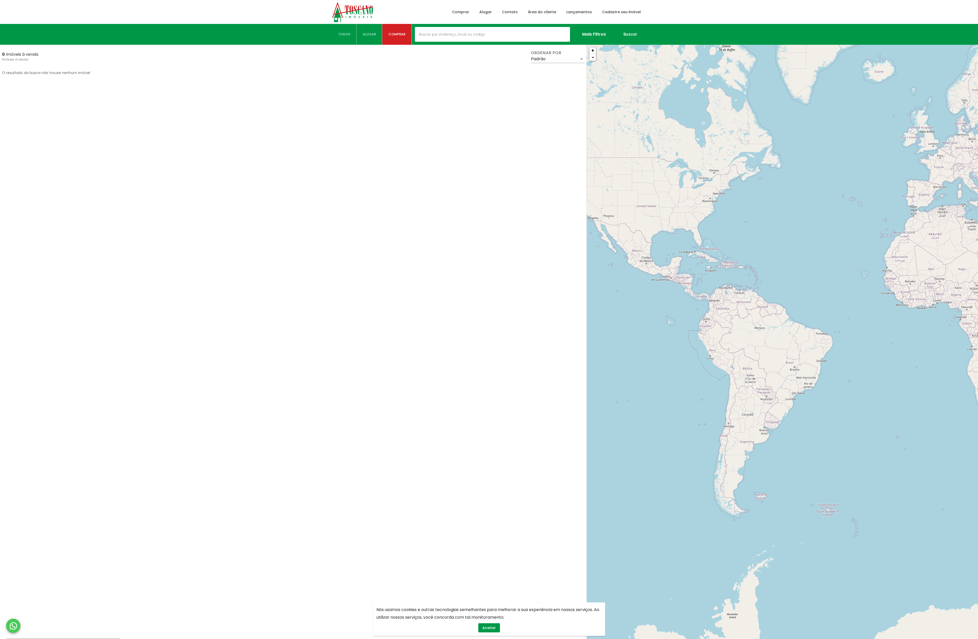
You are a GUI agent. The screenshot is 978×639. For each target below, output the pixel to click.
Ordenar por (546, 53)
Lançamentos (579, 11)
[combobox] (492, 34)
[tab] (344, 34)
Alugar (485, 11)
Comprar (460, 11)
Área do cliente (542, 11)
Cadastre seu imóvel (621, 11)
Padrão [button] (538, 59)
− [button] (593, 57)
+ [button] (592, 50)
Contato (510, 11)
